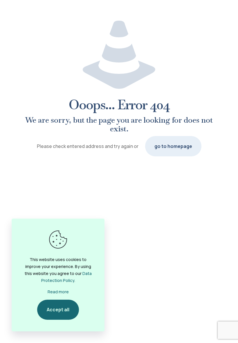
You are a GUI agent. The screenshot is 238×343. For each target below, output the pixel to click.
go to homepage (173, 146)
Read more (58, 291)
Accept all (58, 309)
